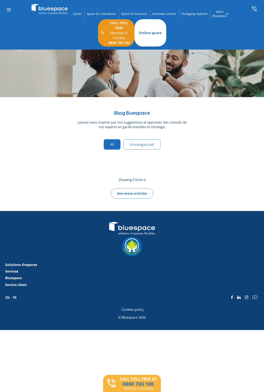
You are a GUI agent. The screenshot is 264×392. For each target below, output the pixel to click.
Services (11, 271)
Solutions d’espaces (21, 264)
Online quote (150, 33)
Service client (16, 284)
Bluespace (13, 278)
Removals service (164, 14)
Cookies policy (132, 309)
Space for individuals (101, 14)
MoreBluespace (220, 14)
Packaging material (194, 14)
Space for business (134, 14)
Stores (77, 14)
